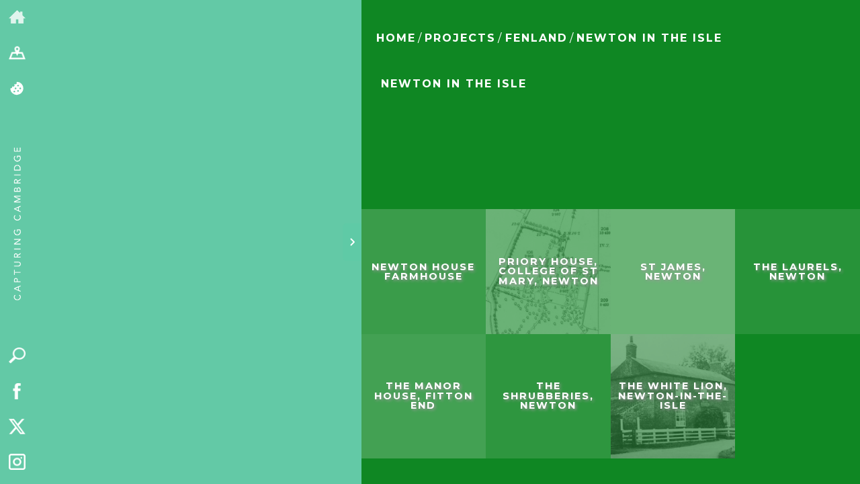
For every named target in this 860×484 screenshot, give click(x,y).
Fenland (536, 38)
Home (396, 38)
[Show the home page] (17, 18)
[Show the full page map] (17, 53)
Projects (460, 38)
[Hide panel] (352, 242)
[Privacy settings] (17, 89)
